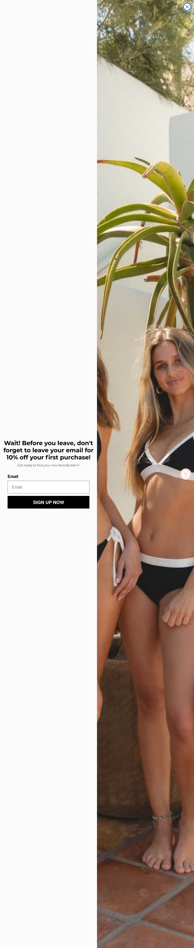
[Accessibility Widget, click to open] (185, 474)
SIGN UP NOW (48, 502)
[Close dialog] (187, 7)
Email (13, 476)
